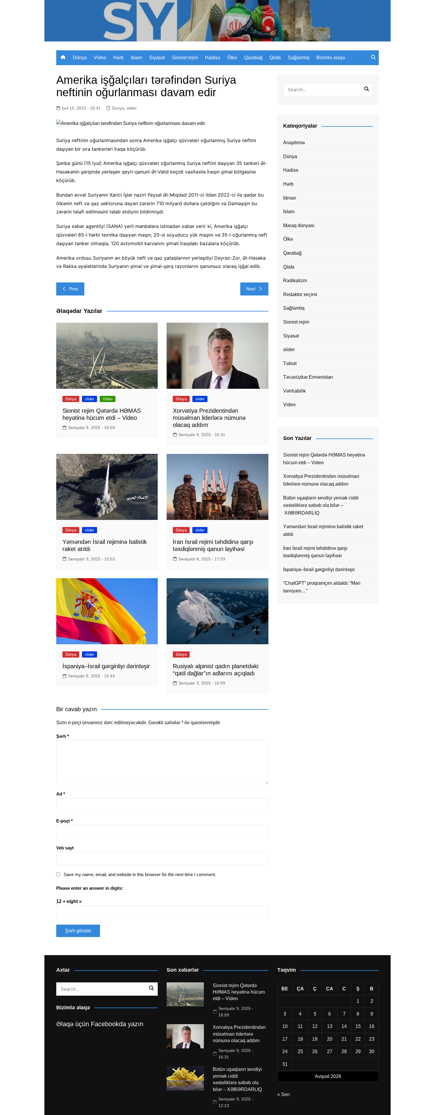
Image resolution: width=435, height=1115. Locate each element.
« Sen (283, 1094)
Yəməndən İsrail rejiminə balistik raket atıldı (323, 530)
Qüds (275, 57)
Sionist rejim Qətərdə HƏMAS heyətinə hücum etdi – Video (324, 458)
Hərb (118, 57)
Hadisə (212, 57)
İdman (289, 197)
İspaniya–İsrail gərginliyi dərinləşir (106, 666)
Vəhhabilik (294, 390)
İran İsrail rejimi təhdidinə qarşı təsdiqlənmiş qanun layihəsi (315, 552)
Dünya (80, 57)
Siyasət (157, 57)
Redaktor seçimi (300, 294)
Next (250, 288)
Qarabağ (253, 57)
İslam (136, 57)
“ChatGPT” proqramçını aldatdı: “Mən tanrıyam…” (321, 587)
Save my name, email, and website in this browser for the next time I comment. (140, 874)
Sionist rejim (185, 57)
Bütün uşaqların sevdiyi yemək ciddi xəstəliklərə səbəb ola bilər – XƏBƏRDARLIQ (321, 505)
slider (132, 108)
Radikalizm (295, 280)
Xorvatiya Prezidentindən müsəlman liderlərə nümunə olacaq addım (209, 417)
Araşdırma (294, 142)
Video (100, 57)
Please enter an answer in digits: (89, 888)
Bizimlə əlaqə (330, 57)
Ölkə (232, 57)
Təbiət (290, 363)
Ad (60, 793)
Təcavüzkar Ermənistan (308, 377)
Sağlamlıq (298, 57)
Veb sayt (65, 847)
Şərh (62, 736)
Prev (73, 288)
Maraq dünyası (298, 225)
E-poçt (64, 820)
